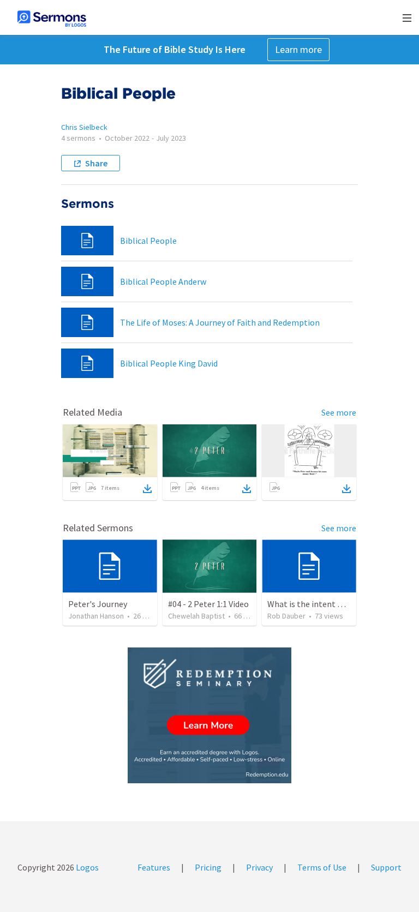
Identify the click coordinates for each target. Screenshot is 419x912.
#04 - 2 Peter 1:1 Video (208, 603)
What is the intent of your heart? (328, 603)
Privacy (259, 867)
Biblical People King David (169, 363)
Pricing (208, 867)
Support (386, 867)
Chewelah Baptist (196, 616)
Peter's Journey (97, 603)
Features (153, 867)
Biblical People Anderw (163, 281)
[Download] (147, 489)
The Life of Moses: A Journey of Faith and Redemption (220, 322)
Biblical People (148, 240)
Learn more (298, 49)
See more (338, 412)
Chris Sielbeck (84, 127)
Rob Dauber (286, 616)
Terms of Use (321, 867)
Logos (86, 867)
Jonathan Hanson (96, 616)
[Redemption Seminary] (209, 715)
